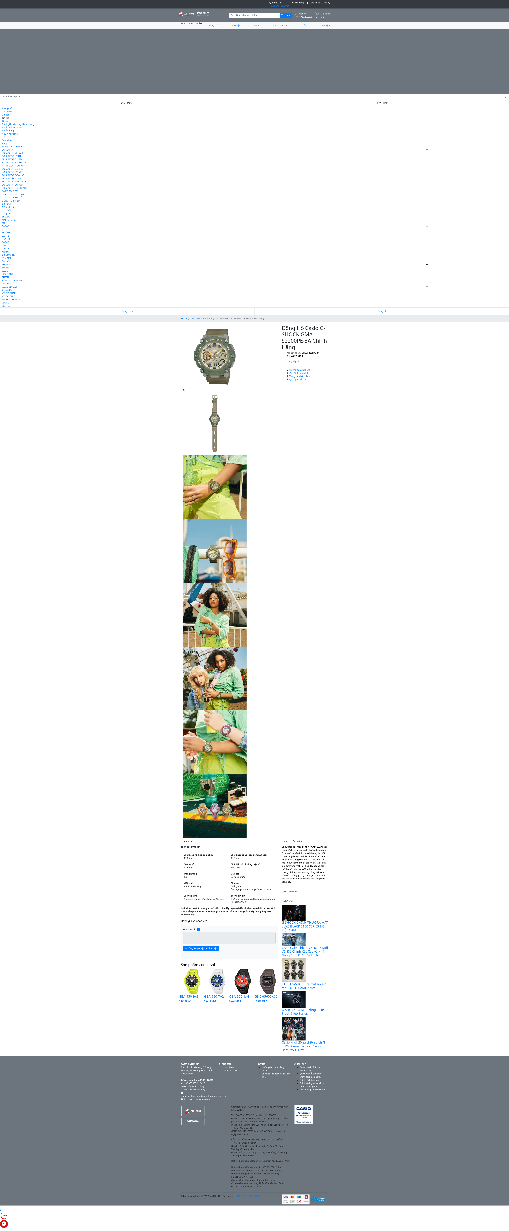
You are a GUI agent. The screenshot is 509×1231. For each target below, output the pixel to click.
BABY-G (5, 226)
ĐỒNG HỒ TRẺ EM (11, 200)
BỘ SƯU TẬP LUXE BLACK (14, 188)
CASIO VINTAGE (9, 286)
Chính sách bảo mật (309, 1080)
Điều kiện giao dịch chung (313, 1089)
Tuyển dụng (8, 130)
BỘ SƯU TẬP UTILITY (12, 156)
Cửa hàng (298, 2)
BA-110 (5, 229)
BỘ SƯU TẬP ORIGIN (12, 159)
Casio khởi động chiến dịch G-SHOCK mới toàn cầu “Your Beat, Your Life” (304, 1046)
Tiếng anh (274, 5)
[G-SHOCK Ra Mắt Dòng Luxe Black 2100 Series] (294, 999)
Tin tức (303, 25)
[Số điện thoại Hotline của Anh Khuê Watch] (1, 1210)
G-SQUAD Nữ (8, 254)
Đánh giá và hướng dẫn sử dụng (18, 124)
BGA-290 (6, 239)
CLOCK (5, 302)
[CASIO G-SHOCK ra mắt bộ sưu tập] (294, 970)
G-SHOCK (6, 203)
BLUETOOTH (8, 274)
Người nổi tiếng (10, 133)
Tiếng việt (284, 5)
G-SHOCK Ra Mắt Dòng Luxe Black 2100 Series (303, 1011)
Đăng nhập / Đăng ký (319, 2)
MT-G (4, 223)
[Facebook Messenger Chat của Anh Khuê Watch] (4, 1223)
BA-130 (5, 261)
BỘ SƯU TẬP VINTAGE (12, 152)
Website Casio (231, 1070)
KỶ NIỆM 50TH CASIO (12, 165)
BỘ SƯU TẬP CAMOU (12, 184)
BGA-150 (6, 232)
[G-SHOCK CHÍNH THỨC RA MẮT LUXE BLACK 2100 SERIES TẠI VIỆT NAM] (294, 912)
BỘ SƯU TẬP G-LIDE (11, 178)
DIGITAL (6, 248)
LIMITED (6, 305)
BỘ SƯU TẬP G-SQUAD (13, 175)
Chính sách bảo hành (310, 1076)
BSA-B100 (6, 258)
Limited (256, 25)
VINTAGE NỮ (8, 296)
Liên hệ (324, 25)
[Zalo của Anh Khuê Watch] (4, 1215)
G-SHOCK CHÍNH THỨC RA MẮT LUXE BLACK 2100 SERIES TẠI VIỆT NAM (305, 926)
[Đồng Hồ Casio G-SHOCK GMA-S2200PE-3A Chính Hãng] (215, 356)
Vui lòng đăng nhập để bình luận (201, 948)
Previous (177, 986)
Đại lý (4, 143)
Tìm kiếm (285, 15)
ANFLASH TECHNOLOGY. (249, 1196)
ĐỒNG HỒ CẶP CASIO (13, 280)
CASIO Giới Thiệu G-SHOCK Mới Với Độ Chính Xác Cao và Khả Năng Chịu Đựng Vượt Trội (305, 951)
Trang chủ (213, 25)
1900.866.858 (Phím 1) (194, 1083)
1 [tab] (227, 1006)
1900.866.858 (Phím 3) (194, 1089)
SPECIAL (6, 216)
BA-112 (5, 235)
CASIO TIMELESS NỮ (12, 197)
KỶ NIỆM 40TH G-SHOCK (14, 162)
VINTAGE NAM (9, 293)
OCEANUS (7, 289)
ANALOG (6, 251)
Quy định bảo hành (299, 373)
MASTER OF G (9, 219)
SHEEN (5, 277)
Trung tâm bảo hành (12, 146)
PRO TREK (7, 283)
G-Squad (6, 213)
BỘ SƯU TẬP (279, 25)
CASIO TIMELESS (10, 191)
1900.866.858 (305, 16)
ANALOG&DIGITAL (11, 299)
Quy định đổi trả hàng (311, 1073)
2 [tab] (231, 1006)
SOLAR (5, 267)
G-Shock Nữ (8, 207)
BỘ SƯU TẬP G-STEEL (12, 168)
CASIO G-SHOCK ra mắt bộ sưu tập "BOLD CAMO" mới (304, 986)
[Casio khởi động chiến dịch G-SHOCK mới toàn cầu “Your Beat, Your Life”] (294, 1028)
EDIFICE (6, 264)
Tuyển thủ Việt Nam (12, 127)
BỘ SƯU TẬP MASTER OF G (15, 181)
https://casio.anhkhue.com (196, 1099)
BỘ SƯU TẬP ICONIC (12, 172)
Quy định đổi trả (297, 379)
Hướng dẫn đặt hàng (299, 369)
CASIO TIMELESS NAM (13, 194)
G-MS (4, 245)
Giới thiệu (235, 25)
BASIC (5, 270)
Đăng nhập (127, 311)
